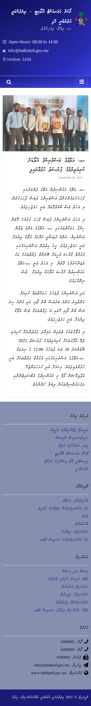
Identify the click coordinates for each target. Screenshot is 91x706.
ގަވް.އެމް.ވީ (81, 469)
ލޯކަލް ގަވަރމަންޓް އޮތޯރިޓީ (71, 454)
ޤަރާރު (84, 517)
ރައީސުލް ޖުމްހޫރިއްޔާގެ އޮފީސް (69, 431)
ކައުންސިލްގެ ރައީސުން (74, 595)
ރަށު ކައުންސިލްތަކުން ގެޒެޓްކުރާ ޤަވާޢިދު (63, 509)
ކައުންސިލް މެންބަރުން (74, 587)
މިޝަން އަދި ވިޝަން (75, 572)
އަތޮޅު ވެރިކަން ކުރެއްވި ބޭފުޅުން (68, 579)
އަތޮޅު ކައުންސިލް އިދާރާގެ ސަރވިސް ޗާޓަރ (60, 611)
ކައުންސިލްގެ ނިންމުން (74, 532)
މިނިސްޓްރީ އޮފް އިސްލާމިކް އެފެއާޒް (66, 462)
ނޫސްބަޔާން (81, 524)
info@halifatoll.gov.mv (28, 51)
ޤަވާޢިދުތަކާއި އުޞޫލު (75, 501)
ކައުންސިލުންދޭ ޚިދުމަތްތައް (72, 603)
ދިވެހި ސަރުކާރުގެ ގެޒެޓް (73, 446)
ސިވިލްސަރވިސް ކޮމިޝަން (71, 438)
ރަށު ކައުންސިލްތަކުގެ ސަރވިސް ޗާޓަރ (64, 540)
